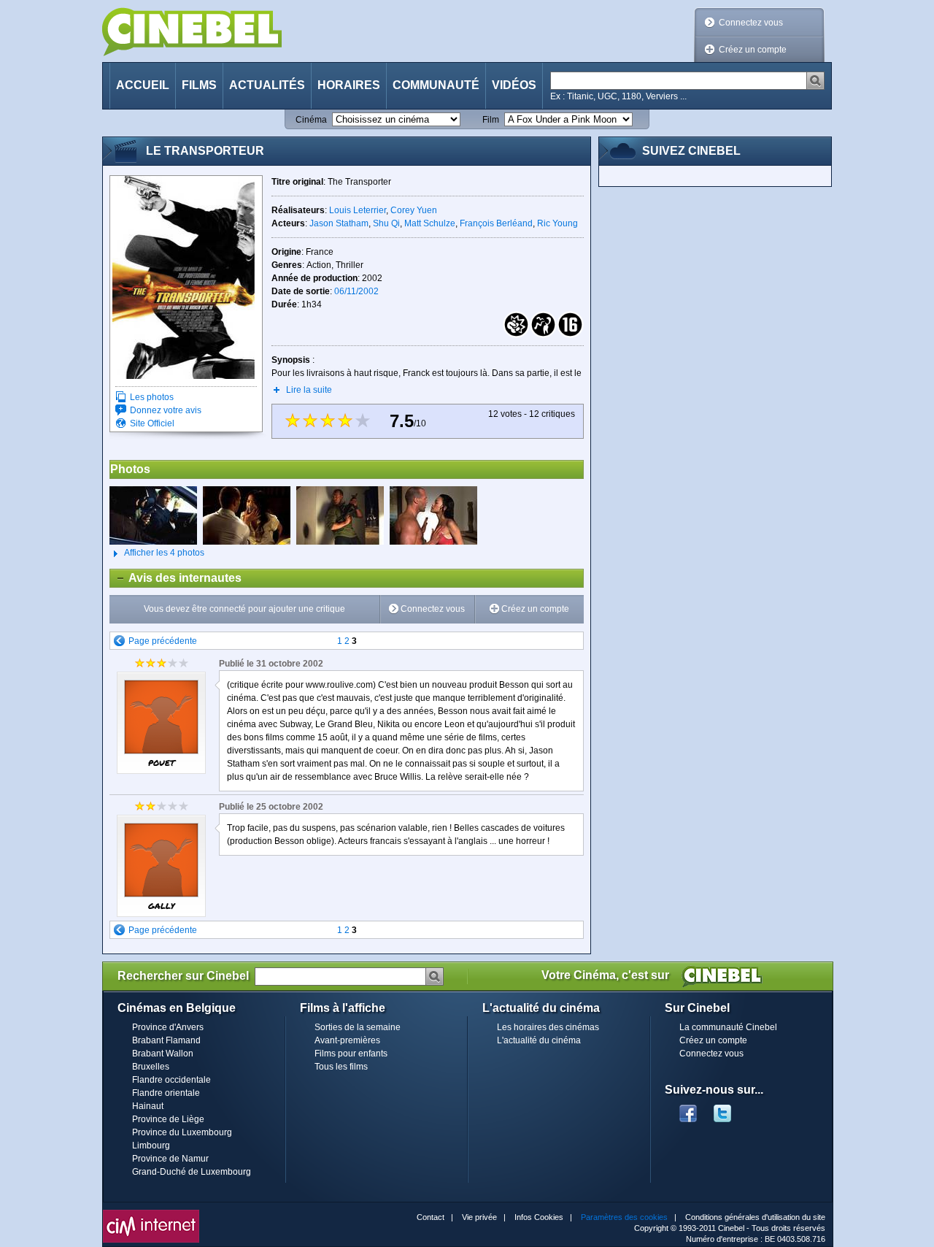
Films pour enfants (350, 1053)
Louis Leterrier (357, 210)
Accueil (142, 85)
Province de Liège (168, 1119)
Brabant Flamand (166, 1040)
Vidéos (514, 85)
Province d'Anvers (168, 1027)
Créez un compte (753, 50)
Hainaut (147, 1106)
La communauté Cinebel (728, 1027)
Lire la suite (309, 390)
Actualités (267, 85)
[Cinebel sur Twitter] (730, 1109)
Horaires (348, 85)
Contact (430, 1217)
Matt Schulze (429, 223)
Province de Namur (170, 1159)
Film (490, 120)
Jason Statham (338, 223)
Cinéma (311, 120)
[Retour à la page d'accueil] (192, 31)
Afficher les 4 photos (156, 553)
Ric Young (557, 223)
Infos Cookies (538, 1217)
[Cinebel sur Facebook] (688, 1109)
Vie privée (479, 1217)
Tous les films (341, 1067)
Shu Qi (386, 223)
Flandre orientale (166, 1093)
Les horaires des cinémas (548, 1027)
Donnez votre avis (165, 410)
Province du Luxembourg (182, 1132)
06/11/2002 (356, 291)
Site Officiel (152, 423)
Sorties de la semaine (357, 1027)
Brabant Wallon (162, 1053)
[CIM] (151, 1213)
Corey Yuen (413, 210)
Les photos (152, 397)
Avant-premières (347, 1040)
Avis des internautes (176, 578)
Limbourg (151, 1145)
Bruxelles (150, 1067)
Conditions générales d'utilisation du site (755, 1217)
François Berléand (496, 223)
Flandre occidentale (171, 1080)
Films (199, 85)
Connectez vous (751, 23)
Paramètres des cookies (624, 1217)
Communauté (436, 85)
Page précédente (162, 641)
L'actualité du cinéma (539, 1040)
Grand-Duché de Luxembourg (191, 1172)
